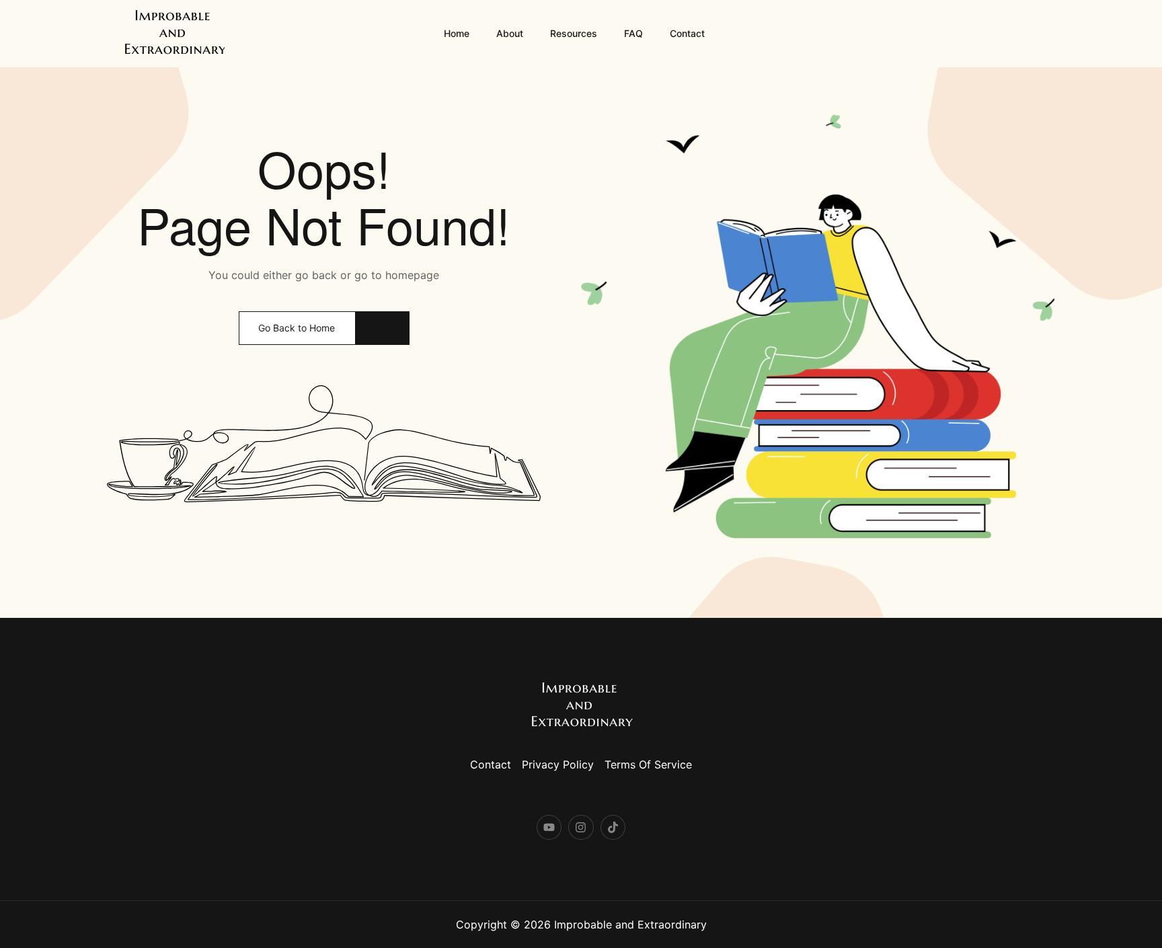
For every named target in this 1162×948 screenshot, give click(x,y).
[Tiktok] (613, 827)
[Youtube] (549, 827)
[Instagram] (580, 827)
